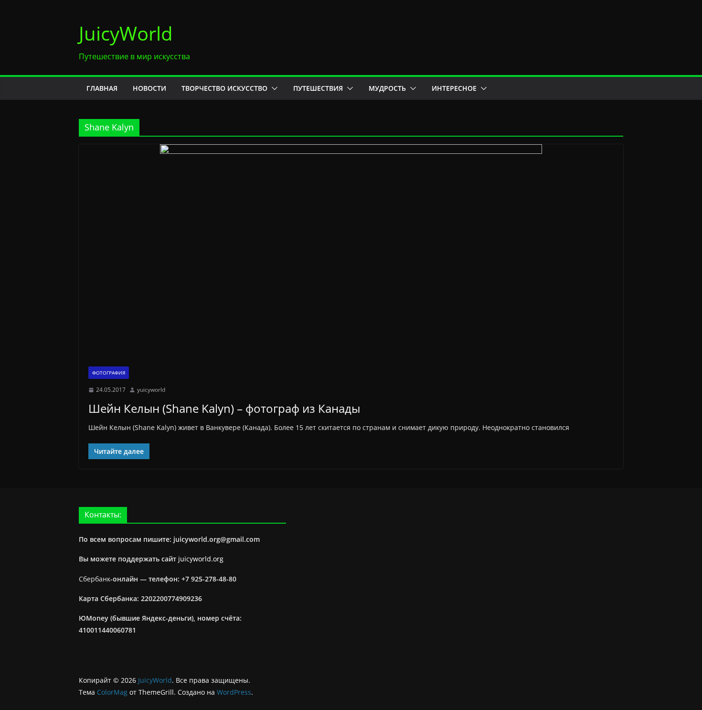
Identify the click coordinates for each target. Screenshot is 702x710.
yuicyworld (151, 390)
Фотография (108, 372)
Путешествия (318, 88)
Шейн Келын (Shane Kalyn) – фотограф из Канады (224, 408)
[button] (272, 88)
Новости (149, 88)
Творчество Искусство (224, 88)
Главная (101, 88)
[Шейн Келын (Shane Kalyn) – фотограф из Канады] (351, 250)
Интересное (454, 88)
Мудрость (387, 88)
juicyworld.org (200, 558)
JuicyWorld (126, 33)
